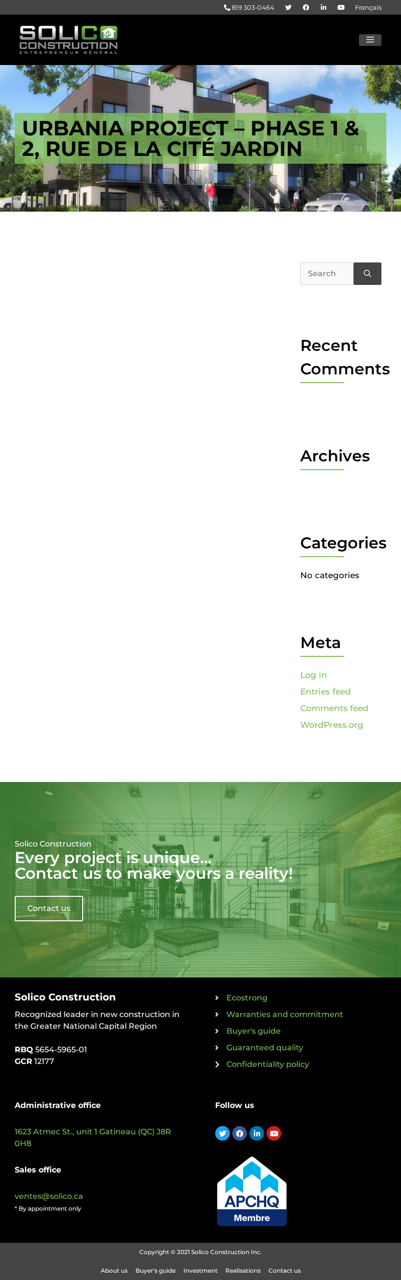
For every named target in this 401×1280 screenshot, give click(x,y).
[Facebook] (239, 1133)
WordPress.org (331, 725)
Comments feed (334, 708)
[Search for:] (327, 273)
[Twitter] (222, 1133)
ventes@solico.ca (49, 1196)
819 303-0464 (252, 7)
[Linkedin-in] (256, 1133)
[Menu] (370, 40)
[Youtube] (274, 1133)
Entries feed (325, 691)
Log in (313, 675)
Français (368, 7)
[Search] (367, 273)
